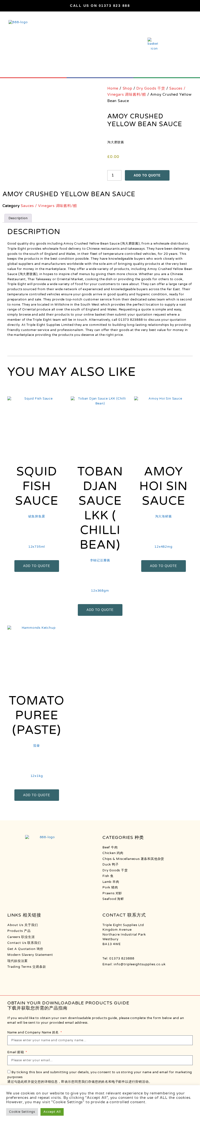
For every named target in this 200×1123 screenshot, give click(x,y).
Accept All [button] (52, 1112)
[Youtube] (157, 976)
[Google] (147, 976)
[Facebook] (106, 976)
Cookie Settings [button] (22, 1112)
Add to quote (147, 175)
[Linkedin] (127, 976)
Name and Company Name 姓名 (33, 1032)
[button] (185, 42)
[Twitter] (137, 976)
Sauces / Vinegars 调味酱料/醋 (49, 206)
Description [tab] (18, 218)
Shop (127, 88)
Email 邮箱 (16, 1052)
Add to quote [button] (36, 566)
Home (112, 88)
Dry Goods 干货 (150, 88)
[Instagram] (117, 976)
